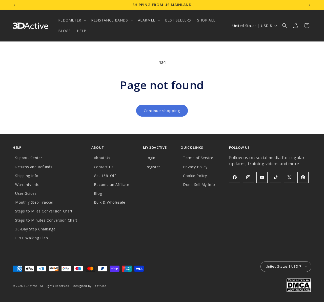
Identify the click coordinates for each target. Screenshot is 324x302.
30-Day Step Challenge (35, 229)
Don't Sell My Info (199, 184)
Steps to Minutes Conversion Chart (46, 220)
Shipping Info (26, 175)
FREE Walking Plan (31, 237)
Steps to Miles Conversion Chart (44, 211)
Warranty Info (27, 184)
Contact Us (104, 166)
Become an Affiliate (111, 184)
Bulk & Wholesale (109, 202)
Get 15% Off (105, 175)
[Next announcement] (309, 5)
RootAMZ (99, 286)
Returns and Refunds (33, 166)
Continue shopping (162, 110)
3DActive (30, 286)
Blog (98, 193)
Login (150, 157)
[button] (71, 20)
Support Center (28, 157)
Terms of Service (198, 157)
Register (153, 166)
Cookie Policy (195, 175)
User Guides (26, 193)
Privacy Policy (195, 166)
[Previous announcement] (14, 5)
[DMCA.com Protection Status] (298, 291)
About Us (102, 157)
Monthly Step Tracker (34, 202)
